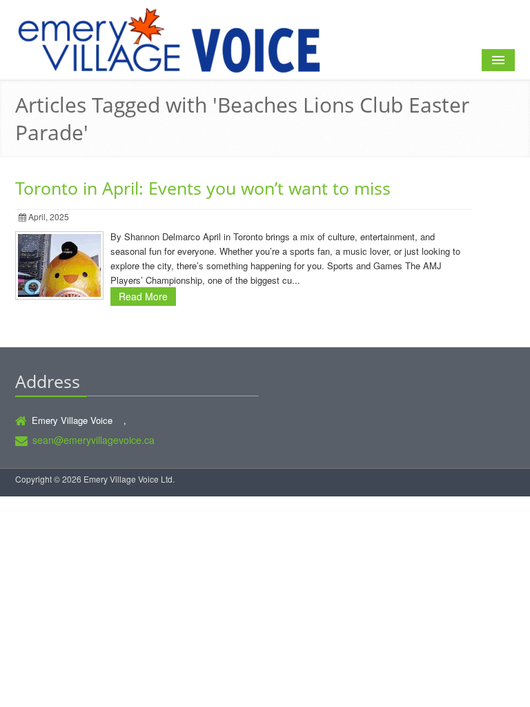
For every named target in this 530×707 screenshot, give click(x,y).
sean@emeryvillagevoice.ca (93, 440)
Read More (143, 296)
